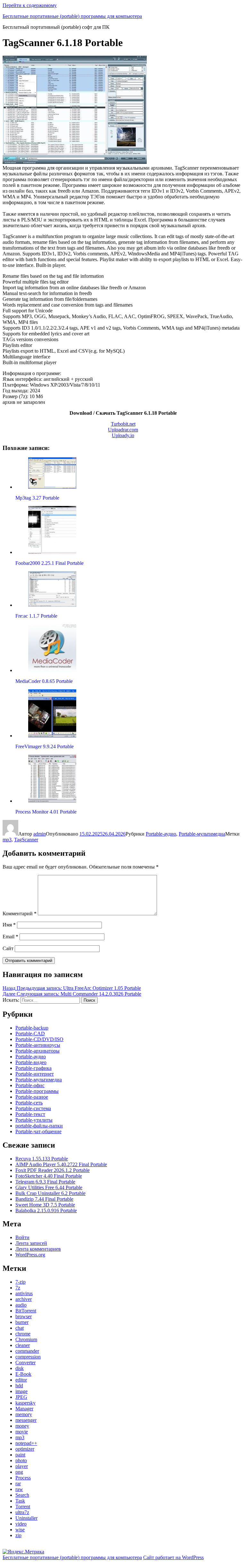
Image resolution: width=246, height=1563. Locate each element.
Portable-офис (30, 1085)
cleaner (22, 1345)
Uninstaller (26, 1518)
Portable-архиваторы (37, 1051)
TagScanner (26, 839)
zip (18, 1535)
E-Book (23, 1374)
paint (20, 1454)
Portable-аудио (161, 834)
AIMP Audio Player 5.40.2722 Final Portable (61, 1164)
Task (20, 1500)
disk (19, 1368)
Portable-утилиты (34, 1120)
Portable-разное (31, 1097)
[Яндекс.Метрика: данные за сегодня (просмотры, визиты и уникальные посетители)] (23, 1552)
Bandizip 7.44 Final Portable (44, 1199)
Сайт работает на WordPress (173, 1557)
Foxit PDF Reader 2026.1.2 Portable (52, 1170)
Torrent (22, 1506)
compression (28, 1356)
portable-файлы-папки (39, 1125)
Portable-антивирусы (37, 1045)
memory (23, 1414)
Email (10, 936)
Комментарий (20, 913)
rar (18, 1483)
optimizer (24, 1449)
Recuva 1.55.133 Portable (41, 1158)
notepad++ (26, 1443)
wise (20, 1529)
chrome (22, 1333)
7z (17, 1287)
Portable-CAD (30, 1033)
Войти (22, 1237)
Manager (24, 1408)
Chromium (26, 1339)
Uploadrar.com (123, 429)
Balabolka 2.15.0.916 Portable (46, 1210)
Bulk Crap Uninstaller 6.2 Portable (50, 1193)
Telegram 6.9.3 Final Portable (45, 1181)
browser (23, 1316)
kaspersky (25, 1403)
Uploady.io (123, 435)
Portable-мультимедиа (202, 834)
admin (39, 834)
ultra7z (22, 1512)
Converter (25, 1362)
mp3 (7, 839)
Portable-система (33, 1108)
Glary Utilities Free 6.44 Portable (48, 1187)
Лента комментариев (38, 1249)
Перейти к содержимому (30, 5)
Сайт (8, 948)
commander (27, 1351)
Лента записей (31, 1243)
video (21, 1524)
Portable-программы (37, 1091)
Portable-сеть (29, 1102)
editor (21, 1380)
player (21, 1466)
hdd (19, 1385)
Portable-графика (33, 1068)
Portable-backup (31, 1027)
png (19, 1472)
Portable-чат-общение (38, 1131)
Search (22, 1495)
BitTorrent (25, 1310)
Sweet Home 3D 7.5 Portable (45, 1204)
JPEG (21, 1397)
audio (21, 1305)
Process (23, 1477)
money (22, 1426)
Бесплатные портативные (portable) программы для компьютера (72, 16)
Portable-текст (30, 1114)
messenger (26, 1420)
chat (19, 1328)
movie (21, 1431)
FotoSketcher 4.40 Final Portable (48, 1176)
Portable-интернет (34, 1074)
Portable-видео (30, 1062)
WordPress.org (30, 1254)
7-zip (20, 1282)
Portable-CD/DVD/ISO (39, 1039)
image (21, 1391)
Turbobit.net (123, 424)
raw (19, 1489)
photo (21, 1460)
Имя (9, 924)
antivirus (24, 1293)
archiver (23, 1299)
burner (22, 1322)
